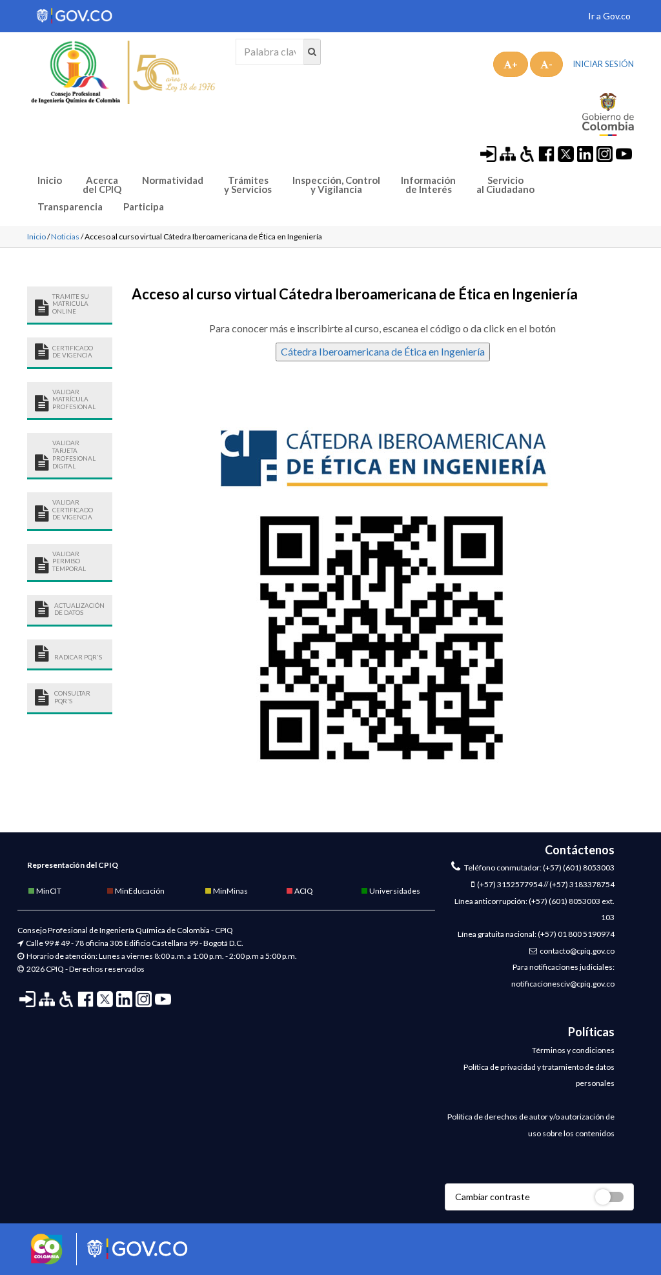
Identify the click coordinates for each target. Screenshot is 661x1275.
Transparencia (70, 206)
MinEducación (139, 891)
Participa (143, 206)
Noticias (65, 236)
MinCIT (48, 891)
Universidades (394, 891)
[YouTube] (624, 153)
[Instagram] (604, 153)
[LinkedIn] (585, 153)
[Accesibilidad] (527, 153)
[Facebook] (546, 153)
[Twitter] (566, 153)
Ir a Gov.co (609, 15)
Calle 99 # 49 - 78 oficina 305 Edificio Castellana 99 (112, 943)
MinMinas (230, 891)
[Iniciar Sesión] (488, 153)
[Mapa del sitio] (508, 153)
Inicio (49, 180)
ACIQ (303, 891)
